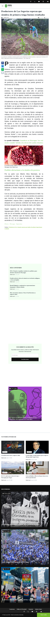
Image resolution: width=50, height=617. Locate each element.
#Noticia (7, 224)
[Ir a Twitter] (34, 1)
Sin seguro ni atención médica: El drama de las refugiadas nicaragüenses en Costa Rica (23, 418)
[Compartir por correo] (2, 73)
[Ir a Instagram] (43, 1)
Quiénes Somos (38, 609)
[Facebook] (30, 1)
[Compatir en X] (2, 66)
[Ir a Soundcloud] (41, 611)
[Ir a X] (28, 611)
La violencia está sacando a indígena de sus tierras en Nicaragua (21, 524)
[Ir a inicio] (8, 6)
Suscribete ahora (25, 359)
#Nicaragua (12, 224)
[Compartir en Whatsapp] (2, 69)
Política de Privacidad (21, 609)
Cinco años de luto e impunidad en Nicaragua (15, 562)
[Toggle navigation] (2, 6)
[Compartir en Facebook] (2, 63)
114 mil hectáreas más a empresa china (10, 455)
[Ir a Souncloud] (47, 1)
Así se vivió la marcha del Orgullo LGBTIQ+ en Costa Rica (19, 600)
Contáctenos (12, 609)
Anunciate (31, 609)
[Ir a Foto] (25, 36)
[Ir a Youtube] (39, 1)
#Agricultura (19, 224)
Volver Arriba (43, 614)
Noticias (6, 227)
